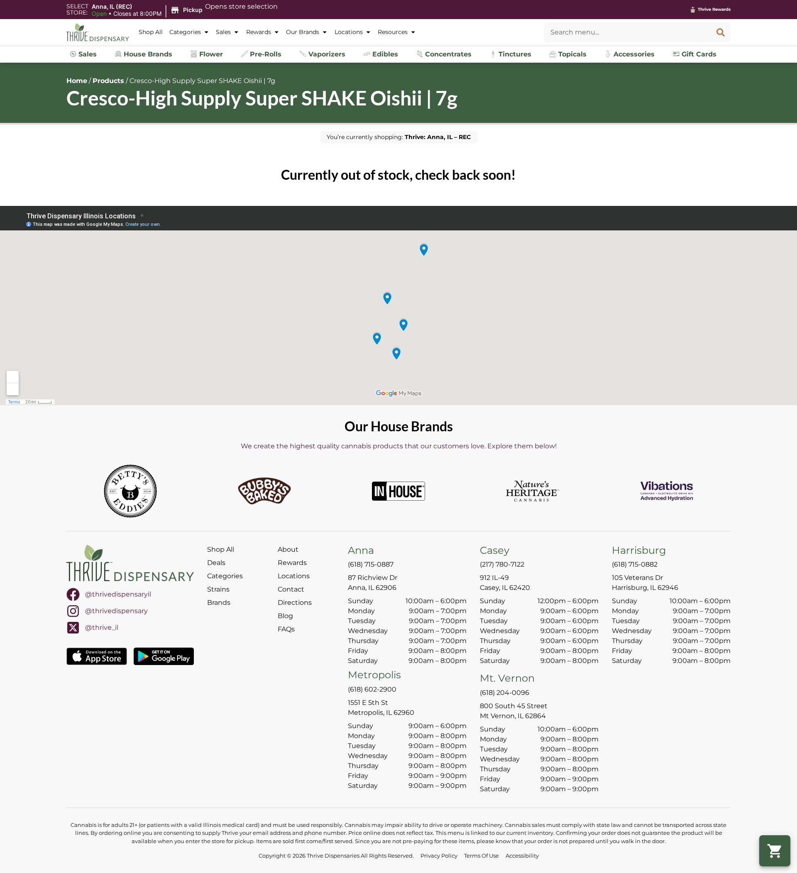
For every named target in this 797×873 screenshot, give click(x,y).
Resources (393, 32)
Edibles (384, 54)
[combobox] (627, 32)
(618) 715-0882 (635, 564)
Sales (223, 32)
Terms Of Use (481, 856)
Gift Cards (698, 54)
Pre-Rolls (264, 54)
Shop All (151, 32)
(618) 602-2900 (372, 689)
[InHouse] (398, 491)
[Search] (721, 32)
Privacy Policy (439, 856)
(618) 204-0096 (504, 693)
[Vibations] (666, 491)
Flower (210, 54)
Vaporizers (325, 54)
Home (76, 81)
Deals (216, 563)
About (288, 549)
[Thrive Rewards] (692, 9)
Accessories (633, 54)
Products (108, 81)
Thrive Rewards (714, 9)
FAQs (286, 629)
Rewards (258, 32)
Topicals (571, 54)
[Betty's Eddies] (130, 491)
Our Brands (302, 32)
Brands (218, 602)
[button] (148, 10)
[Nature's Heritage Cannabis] (532, 491)
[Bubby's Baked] (264, 491)
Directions (295, 602)
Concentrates (447, 54)
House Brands (147, 54)
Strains (218, 589)
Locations (349, 32)
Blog (285, 616)
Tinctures (513, 54)
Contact (291, 589)
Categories (185, 32)
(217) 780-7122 (502, 564)
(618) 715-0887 (371, 564)
